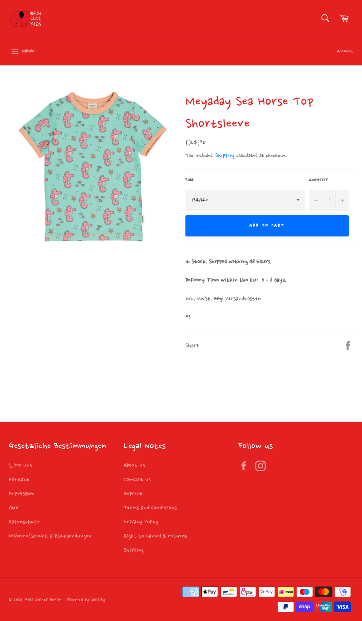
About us (134, 465)
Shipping (224, 155)
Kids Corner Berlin (44, 600)
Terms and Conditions (150, 507)
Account (345, 51)
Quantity (318, 180)
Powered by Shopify (86, 600)
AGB (14, 507)
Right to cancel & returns (155, 536)
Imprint (133, 493)
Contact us (137, 479)
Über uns (20, 465)
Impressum (21, 493)
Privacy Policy (141, 522)
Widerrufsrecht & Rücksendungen (50, 536)
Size (189, 180)
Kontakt (19, 479)
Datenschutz (24, 522)
